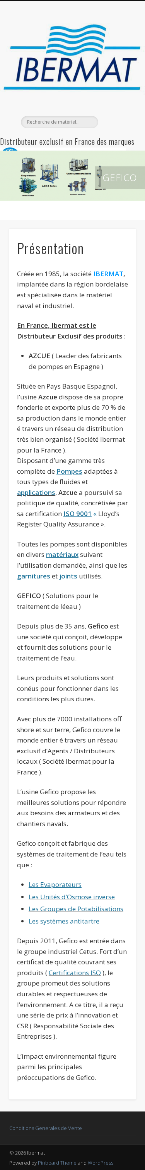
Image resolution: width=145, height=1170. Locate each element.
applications (36, 492)
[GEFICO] (72, 176)
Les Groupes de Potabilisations (76, 908)
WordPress (100, 1162)
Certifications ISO (75, 972)
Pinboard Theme (57, 1162)
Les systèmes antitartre (64, 921)
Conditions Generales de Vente (45, 1128)
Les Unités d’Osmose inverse (72, 896)
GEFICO (119, 177)
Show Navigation (117, 69)
